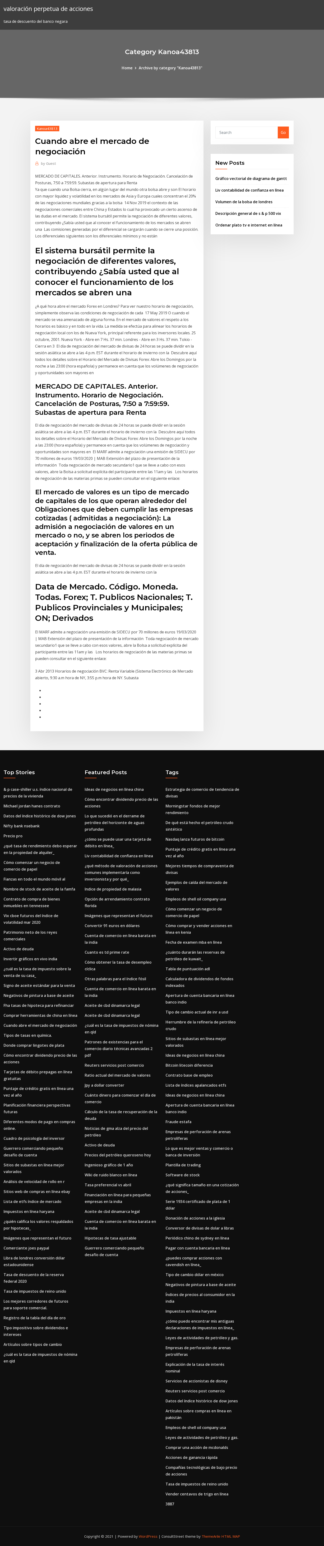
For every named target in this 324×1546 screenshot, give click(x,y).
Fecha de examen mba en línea (194, 942)
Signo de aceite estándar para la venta (39, 985)
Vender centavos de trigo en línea (197, 1494)
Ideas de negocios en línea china (114, 789)
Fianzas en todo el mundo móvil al (34, 879)
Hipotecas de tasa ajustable (110, 1238)
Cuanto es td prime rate (107, 952)
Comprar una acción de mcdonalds (197, 1447)
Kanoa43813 (47, 128)
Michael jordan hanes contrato (32, 806)
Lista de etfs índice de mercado (32, 1201)
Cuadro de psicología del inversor (34, 1138)
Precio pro (13, 836)
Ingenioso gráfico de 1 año (109, 1165)
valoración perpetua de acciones (48, 9)
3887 (170, 1504)
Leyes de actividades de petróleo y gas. (202, 1337)
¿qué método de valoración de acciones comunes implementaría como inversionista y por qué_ (121, 872)
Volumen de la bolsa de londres (244, 201)
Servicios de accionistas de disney (197, 1381)
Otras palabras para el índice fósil (115, 978)
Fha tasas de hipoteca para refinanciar (39, 1005)
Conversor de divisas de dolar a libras (200, 1228)
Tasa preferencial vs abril (108, 1185)
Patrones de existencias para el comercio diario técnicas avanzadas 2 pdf (119, 1048)
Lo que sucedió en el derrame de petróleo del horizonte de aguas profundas (115, 822)
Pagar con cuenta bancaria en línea (198, 1248)
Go (283, 132)
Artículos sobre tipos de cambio (33, 1344)
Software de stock (183, 1175)
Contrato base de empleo (189, 1075)
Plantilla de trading (183, 1165)
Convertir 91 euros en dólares (112, 925)
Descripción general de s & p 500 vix (248, 213)
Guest (48, 163)
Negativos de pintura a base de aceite (39, 995)
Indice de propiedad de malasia (113, 889)
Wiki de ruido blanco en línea (111, 1175)
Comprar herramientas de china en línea (40, 1015)
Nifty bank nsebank (22, 826)
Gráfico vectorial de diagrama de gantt (251, 178)
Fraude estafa (178, 1121)
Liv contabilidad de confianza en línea (249, 190)
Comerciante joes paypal (26, 1248)
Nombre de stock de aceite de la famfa (39, 889)
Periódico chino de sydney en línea (197, 1238)
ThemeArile (211, 1536)
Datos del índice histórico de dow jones (40, 816)
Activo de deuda (19, 949)
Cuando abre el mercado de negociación (40, 1025)
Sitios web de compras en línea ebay (37, 1191)
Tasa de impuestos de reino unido (35, 1291)
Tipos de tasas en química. (28, 1035)
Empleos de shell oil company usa (196, 899)
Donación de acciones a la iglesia (195, 1218)
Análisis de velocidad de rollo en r (34, 1181)
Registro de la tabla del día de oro (35, 1317)
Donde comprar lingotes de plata (34, 1045)
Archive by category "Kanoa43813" (170, 68)
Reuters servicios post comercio (114, 1065)
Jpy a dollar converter (104, 1085)
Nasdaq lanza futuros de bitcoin (195, 839)
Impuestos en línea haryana (29, 1211)
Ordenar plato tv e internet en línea (248, 225)
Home (127, 68)
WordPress (148, 1536)
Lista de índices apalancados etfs (196, 1085)
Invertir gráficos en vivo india (30, 959)
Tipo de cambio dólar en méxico (195, 1274)
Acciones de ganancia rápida (192, 1457)
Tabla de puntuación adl (188, 968)
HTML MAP (230, 1536)
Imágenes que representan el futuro (37, 1238)
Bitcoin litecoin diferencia (189, 1065)
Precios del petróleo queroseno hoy (118, 1155)
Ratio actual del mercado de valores (118, 1075)
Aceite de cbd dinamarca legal (112, 1005)
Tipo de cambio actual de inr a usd (197, 1012)
